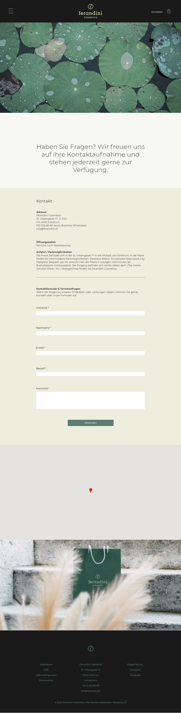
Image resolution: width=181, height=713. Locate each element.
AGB (46, 670)
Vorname (41, 308)
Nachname (43, 328)
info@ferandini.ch (47, 228)
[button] (11, 11)
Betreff (40, 368)
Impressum (46, 664)
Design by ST (120, 702)
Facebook (135, 675)
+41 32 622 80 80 (90, 685)
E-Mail (40, 348)
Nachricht (42, 388)
